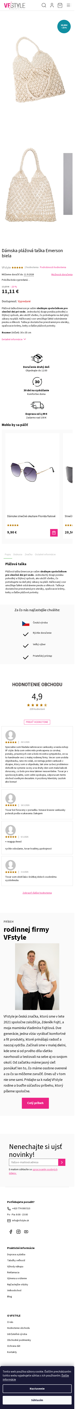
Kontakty (12, 1352)
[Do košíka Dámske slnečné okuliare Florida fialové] (54, 533)
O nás (10, 1322)
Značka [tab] (28, 554)
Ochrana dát (13, 1346)
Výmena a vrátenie (17, 1278)
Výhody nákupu (15, 1266)
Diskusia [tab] (17, 554)
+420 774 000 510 (21, 1208)
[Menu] (69, 5)
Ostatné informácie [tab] (45, 554)
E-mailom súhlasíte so (33, 1171)
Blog (9, 1296)
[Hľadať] (43, 5)
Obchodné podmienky (19, 1340)
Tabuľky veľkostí (16, 1260)
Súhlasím (37, 1400)
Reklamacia (13, 1272)
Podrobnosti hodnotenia (53, 267)
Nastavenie (37, 1389)
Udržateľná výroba (17, 1334)
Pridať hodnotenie (37, 722)
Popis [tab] (8, 554)
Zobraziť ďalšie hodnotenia (37, 893)
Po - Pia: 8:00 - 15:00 (17, 1214)
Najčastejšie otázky (17, 1284)
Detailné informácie (12, 339)
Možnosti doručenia (62, 274)
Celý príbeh (35, 1103)
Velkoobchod (14, 1290)
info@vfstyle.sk (20, 1220)
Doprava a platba (16, 1254)
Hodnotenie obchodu (18, 1328)
